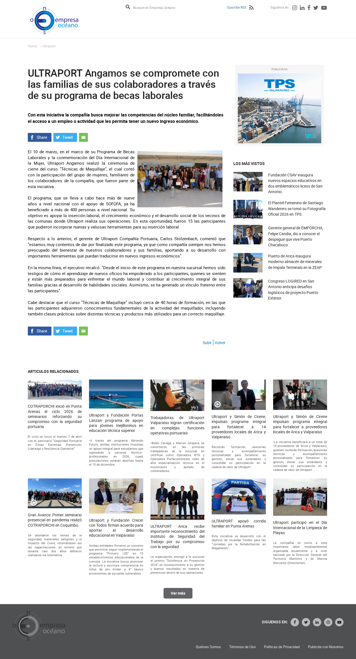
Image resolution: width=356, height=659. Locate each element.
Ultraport (49, 46)
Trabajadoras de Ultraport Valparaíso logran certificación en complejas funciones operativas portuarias (177, 425)
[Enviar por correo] (83, 137)
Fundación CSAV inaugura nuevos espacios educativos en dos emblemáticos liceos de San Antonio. (295, 183)
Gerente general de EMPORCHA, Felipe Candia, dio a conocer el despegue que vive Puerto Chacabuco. (295, 236)
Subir (207, 342)
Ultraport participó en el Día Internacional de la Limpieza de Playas (300, 527)
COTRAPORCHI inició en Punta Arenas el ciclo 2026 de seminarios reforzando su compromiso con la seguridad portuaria (55, 416)
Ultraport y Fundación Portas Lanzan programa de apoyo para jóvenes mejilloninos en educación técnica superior (116, 423)
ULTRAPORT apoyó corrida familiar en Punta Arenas (239, 524)
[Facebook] (308, 8)
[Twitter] (315, 8)
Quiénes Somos (208, 647)
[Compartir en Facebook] (39, 137)
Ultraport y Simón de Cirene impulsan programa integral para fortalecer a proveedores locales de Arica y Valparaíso (300, 424)
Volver (220, 342)
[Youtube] (324, 8)
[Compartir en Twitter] (65, 137)
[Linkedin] (302, 8)
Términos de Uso (242, 647)
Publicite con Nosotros (325, 647)
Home (32, 46)
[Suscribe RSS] (251, 8)
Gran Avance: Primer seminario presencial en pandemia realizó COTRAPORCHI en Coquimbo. (55, 519)
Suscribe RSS (236, 7)
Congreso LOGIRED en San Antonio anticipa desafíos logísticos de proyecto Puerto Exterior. (293, 289)
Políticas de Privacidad (282, 647)
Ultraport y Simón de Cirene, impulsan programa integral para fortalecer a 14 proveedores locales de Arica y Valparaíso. (239, 426)
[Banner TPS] (279, 108)
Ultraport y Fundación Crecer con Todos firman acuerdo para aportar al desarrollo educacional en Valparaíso (116, 528)
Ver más (178, 593)
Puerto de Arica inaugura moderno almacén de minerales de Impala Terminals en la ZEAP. (295, 261)
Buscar (128, 7)
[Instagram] (294, 8)
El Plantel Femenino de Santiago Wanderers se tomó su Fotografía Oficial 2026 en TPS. (297, 208)
